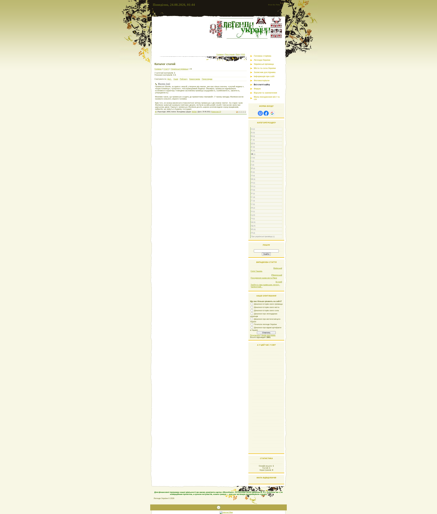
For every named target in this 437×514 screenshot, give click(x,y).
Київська (277, 268)
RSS (243, 54)
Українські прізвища (179, 69)
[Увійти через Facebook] (266, 113)
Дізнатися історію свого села (266, 310)
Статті (166, 69)
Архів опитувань (268, 335)
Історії (278, 282)
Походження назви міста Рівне (264, 278)
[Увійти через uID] (260, 113)
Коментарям (194, 79)
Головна (219, 54)
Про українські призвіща (261, 236)
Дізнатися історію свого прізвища (268, 304)
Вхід (238, 54)
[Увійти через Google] (272, 113)
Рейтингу (184, 79)
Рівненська (276, 275)
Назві (175, 79)
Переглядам (207, 79)
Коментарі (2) (216, 112)
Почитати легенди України (265, 324)
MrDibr (194, 112)
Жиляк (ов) (164, 84)
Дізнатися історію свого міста (266, 307)
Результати (255, 335)
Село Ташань (256, 271)
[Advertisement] (218, 46)
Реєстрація (230, 54)
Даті (169, 79)
